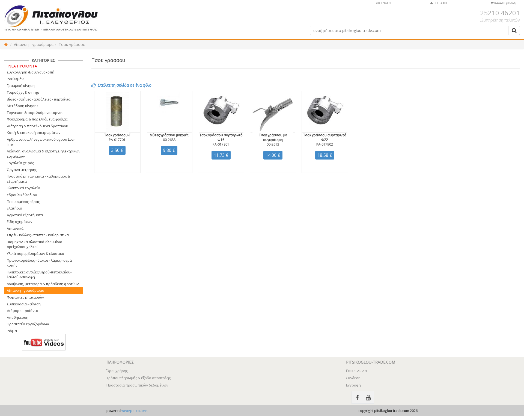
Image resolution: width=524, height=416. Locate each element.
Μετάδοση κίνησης (22, 105)
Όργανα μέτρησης (22, 169)
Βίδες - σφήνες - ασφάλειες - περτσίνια (38, 99)
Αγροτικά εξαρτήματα (25, 215)
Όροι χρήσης (117, 370)
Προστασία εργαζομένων (28, 323)
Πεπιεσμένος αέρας (23, 201)
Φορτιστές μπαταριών (25, 297)
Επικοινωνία (356, 370)
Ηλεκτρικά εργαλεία (23, 187)
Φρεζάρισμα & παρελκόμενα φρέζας (37, 119)
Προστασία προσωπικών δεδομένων (137, 385)
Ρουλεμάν (15, 78)
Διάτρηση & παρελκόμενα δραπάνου (37, 125)
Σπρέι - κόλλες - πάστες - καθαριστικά (38, 234)
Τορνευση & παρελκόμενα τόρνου (35, 112)
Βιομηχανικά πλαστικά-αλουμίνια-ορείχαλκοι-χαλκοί (35, 244)
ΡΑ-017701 (117, 139)
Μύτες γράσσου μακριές (169, 135)
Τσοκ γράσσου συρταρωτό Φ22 (324, 137)
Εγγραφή (353, 385)
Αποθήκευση (17, 317)
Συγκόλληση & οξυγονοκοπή (30, 72)
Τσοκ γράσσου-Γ (117, 135)
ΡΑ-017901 (221, 144)
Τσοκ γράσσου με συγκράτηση (273, 137)
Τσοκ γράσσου (72, 44)
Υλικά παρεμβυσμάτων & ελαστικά (35, 253)
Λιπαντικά (15, 228)
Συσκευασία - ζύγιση (24, 304)
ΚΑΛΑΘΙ (504, 3)
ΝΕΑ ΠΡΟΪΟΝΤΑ (22, 66)
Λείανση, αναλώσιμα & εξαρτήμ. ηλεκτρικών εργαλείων (43, 154)
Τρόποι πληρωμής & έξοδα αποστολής (138, 377)
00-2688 (169, 139)
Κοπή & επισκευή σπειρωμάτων (33, 132)
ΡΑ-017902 (324, 144)
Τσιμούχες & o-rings (23, 92)
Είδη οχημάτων (19, 221)
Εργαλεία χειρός (20, 162)
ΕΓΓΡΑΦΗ (440, 3)
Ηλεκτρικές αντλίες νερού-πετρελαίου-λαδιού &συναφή (39, 275)
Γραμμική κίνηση (21, 85)
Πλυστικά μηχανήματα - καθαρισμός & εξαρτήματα (38, 179)
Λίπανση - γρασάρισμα (33, 44)
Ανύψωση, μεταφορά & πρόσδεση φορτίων (43, 283)
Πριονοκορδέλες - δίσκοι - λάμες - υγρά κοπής (39, 263)
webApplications (134, 410)
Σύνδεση (353, 377)
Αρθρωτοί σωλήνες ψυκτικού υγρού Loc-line (41, 142)
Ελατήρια (14, 208)
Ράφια (12, 330)
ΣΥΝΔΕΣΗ (385, 3)
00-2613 (273, 144)
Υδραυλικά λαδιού (22, 194)
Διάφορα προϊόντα (22, 310)
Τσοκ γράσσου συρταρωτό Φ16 (221, 137)
